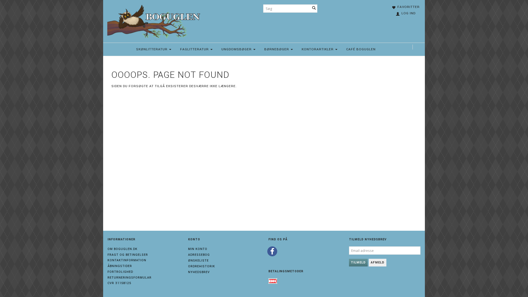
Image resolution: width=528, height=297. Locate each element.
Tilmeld (358, 262)
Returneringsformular (130, 278)
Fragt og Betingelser (128, 255)
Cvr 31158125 (119, 283)
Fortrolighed (120, 272)
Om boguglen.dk (123, 249)
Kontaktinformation (127, 260)
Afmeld (377, 262)
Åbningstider (120, 266)
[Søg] (314, 8)
